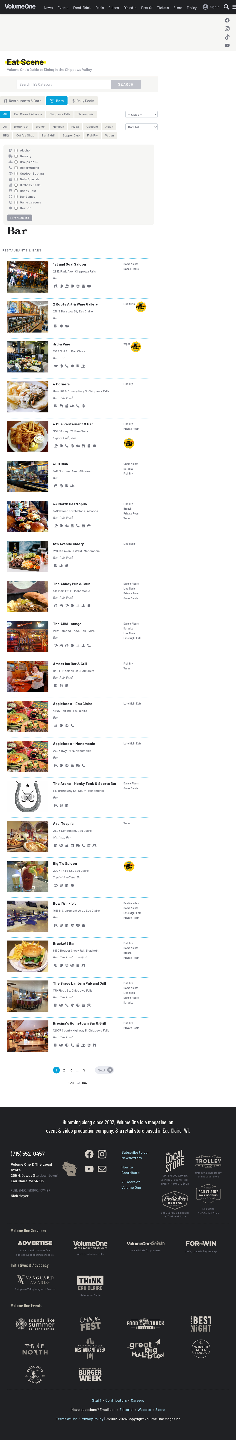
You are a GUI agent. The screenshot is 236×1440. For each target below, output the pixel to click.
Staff (96, 1400)
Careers (137, 1400)
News (48, 7)
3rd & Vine (61, 344)
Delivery (25, 156)
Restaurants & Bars (24, 100)
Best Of (147, 7)
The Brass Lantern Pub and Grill (79, 983)
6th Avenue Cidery (68, 544)
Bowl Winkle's (65, 903)
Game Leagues (30, 202)
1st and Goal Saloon (69, 264)
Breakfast (21, 126)
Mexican (58, 126)
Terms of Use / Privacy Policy (79, 1418)
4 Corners (61, 384)
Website (144, 1409)
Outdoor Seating (32, 173)
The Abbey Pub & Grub (71, 583)
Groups (89, 286)
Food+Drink (82, 7)
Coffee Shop (25, 135)
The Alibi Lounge (67, 623)
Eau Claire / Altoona (28, 114)
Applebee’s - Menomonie (74, 743)
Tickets (163, 7)
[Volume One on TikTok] (227, 37)
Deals (99, 7)
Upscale (92, 126)
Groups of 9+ (29, 162)
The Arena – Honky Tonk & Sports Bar (84, 783)
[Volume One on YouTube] (227, 45)
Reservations (29, 167)
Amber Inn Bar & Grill (70, 663)
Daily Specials (30, 179)
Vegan (109, 135)
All (5, 114)
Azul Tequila (63, 823)
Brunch (40, 126)
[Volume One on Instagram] (227, 28)
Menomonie (86, 114)
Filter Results (19, 218)
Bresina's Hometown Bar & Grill (79, 1023)
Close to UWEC (56, 366)
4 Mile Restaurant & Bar (73, 424)
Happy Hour (28, 191)
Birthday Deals (30, 185)
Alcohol (25, 150)
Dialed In (130, 7)
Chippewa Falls (60, 114)
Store (178, 7)
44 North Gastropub (70, 504)
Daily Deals (85, 100)
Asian (109, 126)
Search (126, 84)
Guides (114, 7)
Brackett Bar (64, 943)
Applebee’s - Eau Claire (72, 703)
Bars (59, 100)
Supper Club (71, 135)
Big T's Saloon (65, 863)
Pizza (75, 126)
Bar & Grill (48, 135)
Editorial (126, 1409)
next (102, 1070)
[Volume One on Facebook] (227, 20)
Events (62, 7)
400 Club (60, 464)
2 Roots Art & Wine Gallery (75, 304)
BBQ (6, 135)
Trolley (192, 7)
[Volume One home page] (23, 8)
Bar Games (27, 196)
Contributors (116, 1400)
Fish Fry (92, 135)
